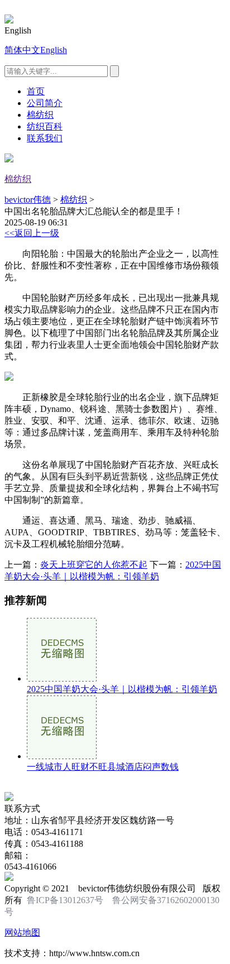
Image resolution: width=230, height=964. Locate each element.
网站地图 (22, 932)
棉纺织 (40, 114)
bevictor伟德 (27, 199)
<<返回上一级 (31, 233)
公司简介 (45, 103)
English (53, 50)
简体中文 (22, 50)
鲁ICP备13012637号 (65, 900)
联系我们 (45, 138)
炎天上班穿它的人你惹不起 (93, 564)
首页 (36, 91)
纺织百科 (45, 126)
